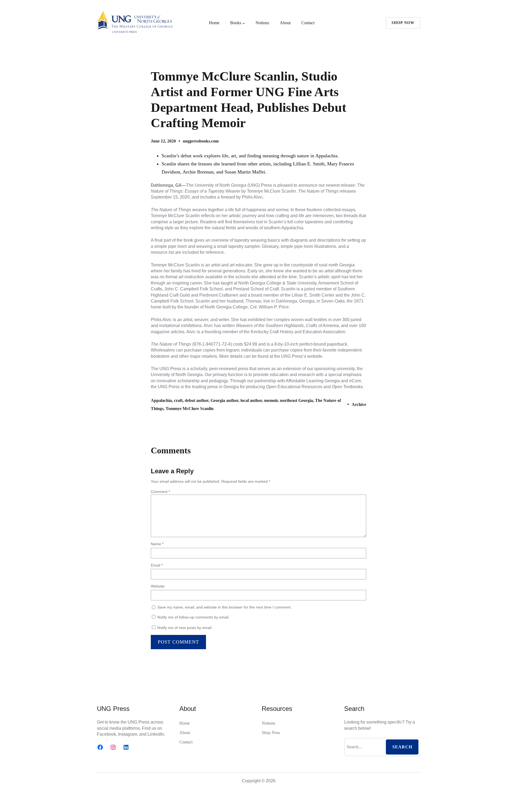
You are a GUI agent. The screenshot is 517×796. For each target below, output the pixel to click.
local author (251, 400)
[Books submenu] (243, 23)
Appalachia (161, 400)
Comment (160, 491)
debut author (196, 400)
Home (214, 22)
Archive (359, 404)
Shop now (403, 23)
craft (178, 400)
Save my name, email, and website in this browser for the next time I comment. (224, 607)
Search (402, 747)
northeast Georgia (296, 400)
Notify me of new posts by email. (184, 627)
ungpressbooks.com (201, 141)
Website (158, 586)
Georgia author (224, 400)
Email (157, 565)
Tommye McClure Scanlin (190, 408)
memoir (271, 400)
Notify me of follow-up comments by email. (193, 617)
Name (157, 544)
